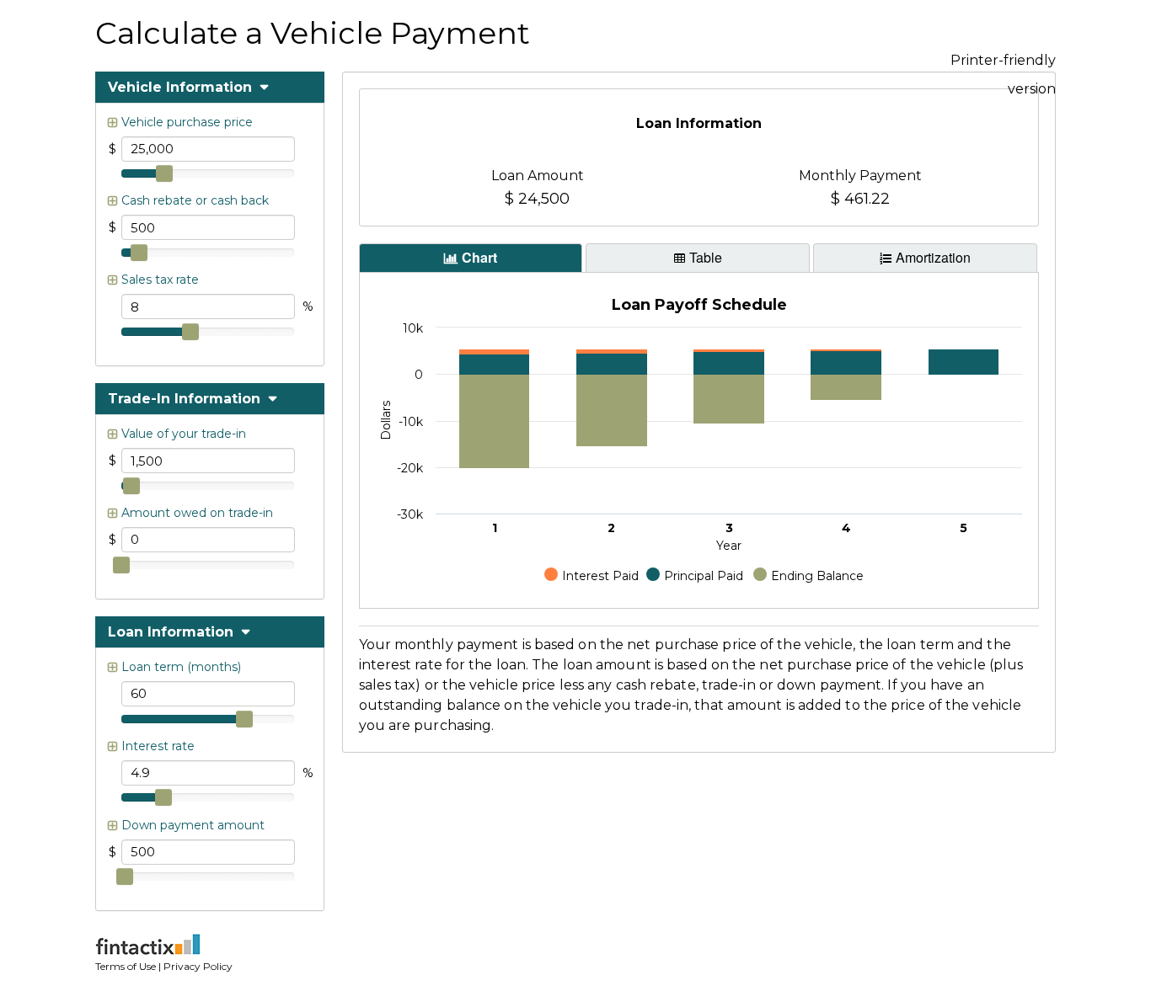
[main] (699, 157)
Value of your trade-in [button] (183, 433)
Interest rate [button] (158, 746)
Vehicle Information (182, 87)
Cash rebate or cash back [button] (195, 200)
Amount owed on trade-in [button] (197, 512)
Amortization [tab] (933, 257)
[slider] (164, 173)
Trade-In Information (186, 399)
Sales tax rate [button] (160, 279)
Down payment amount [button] (193, 825)
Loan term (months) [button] (181, 666)
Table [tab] (705, 257)
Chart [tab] (479, 257)
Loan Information (173, 632)
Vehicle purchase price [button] (187, 122)
